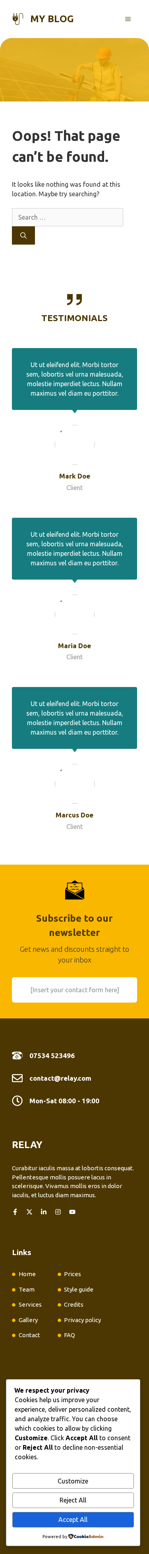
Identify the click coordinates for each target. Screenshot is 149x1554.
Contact (29, 1335)
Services (30, 1304)
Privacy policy (82, 1320)
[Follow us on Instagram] (58, 1212)
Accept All (72, 1519)
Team (27, 1289)
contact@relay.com (60, 1078)
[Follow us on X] (29, 1212)
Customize (73, 1481)
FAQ (69, 1335)
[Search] (23, 235)
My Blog (52, 18)
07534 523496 (52, 1055)
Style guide (78, 1289)
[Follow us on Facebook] (15, 1212)
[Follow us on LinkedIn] (44, 1212)
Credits (73, 1304)
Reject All (73, 1500)
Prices (72, 1274)
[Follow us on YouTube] (72, 1212)
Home (27, 1274)
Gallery (28, 1320)
